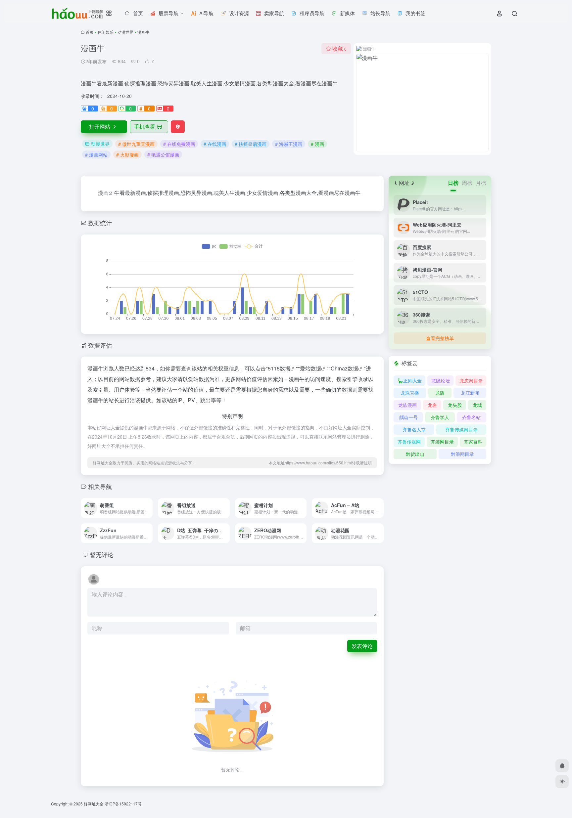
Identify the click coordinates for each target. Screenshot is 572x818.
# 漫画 (317, 144)
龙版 (440, 392)
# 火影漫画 (127, 154)
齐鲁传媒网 (409, 441)
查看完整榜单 (440, 338)
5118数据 (279, 368)
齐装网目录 (442, 441)
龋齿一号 (408, 417)
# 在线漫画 (215, 144)
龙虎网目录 (471, 380)
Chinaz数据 (344, 368)
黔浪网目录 (462, 454)
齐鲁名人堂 (414, 429)
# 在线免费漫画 (179, 144)
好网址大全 (94, 803)
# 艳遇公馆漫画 (163, 154)
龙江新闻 (470, 392)
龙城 (477, 405)
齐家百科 (473, 441)
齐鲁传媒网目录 (461, 429)
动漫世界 (125, 32)
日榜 (453, 183)
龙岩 (432, 405)
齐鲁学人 (440, 417)
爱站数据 (310, 368)
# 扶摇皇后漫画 (250, 144)
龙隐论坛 (440, 380)
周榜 (467, 183)
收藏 (339, 48)
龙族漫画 (407, 405)
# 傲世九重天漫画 (136, 144)
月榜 (481, 183)
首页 (90, 32)
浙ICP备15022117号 (123, 803)
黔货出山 (415, 454)
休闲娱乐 (106, 32)
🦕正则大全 (410, 380)
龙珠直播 (410, 392)
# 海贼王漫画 (288, 144)
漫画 (103, 192)
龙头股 (455, 405)
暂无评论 (102, 554)
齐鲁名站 (471, 417)
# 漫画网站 (96, 154)
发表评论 (362, 646)
